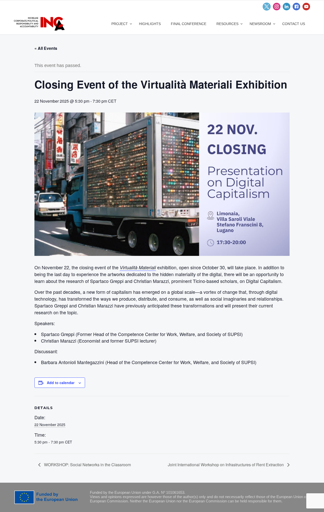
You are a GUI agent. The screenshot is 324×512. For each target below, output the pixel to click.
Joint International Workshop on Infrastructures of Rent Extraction (226, 465)
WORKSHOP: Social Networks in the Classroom (87, 465)
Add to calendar (60, 382)
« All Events (45, 48)
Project (120, 24)
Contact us (293, 24)
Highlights (150, 24)
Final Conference (188, 24)
